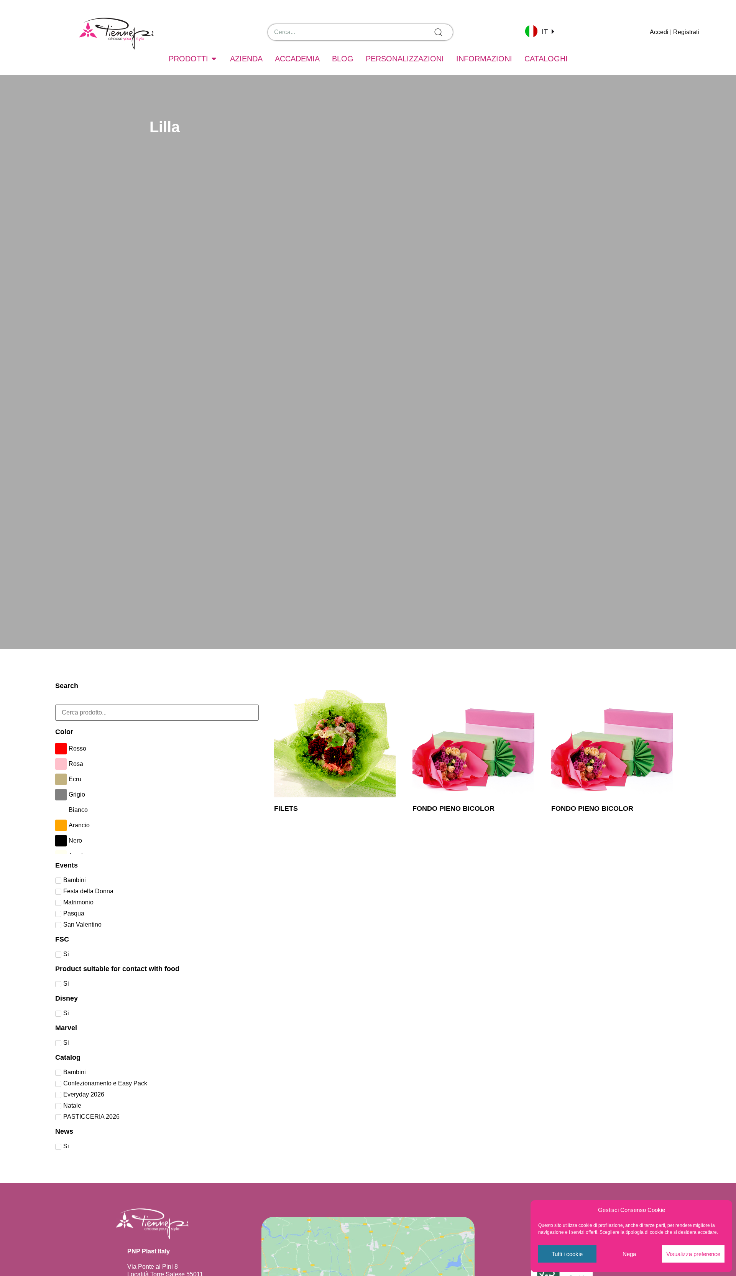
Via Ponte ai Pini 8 (152, 1266)
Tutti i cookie (567, 1254)
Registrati (686, 32)
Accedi (659, 32)
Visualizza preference (693, 1254)
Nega (629, 1254)
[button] (539, 31)
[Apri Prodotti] (214, 58)
